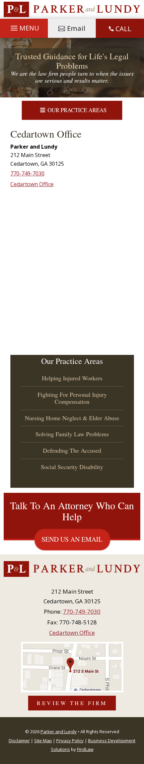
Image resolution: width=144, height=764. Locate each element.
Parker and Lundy (59, 732)
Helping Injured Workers (72, 378)
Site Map (43, 741)
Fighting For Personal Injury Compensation (72, 398)
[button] (24, 26)
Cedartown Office (32, 184)
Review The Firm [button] (72, 702)
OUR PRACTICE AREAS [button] (77, 110)
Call (123, 28)
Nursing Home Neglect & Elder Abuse (72, 418)
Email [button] (76, 28)
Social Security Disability (72, 467)
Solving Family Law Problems (72, 434)
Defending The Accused (72, 450)
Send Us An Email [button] (72, 539)
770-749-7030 (27, 173)
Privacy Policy (70, 741)
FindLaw (85, 749)
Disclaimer (19, 741)
